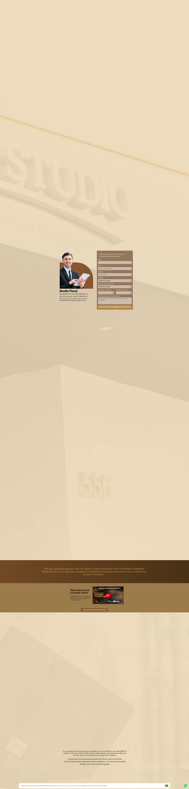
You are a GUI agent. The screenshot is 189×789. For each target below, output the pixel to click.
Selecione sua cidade (122, 290)
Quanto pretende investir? (106, 284)
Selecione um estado (104, 290)
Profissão (101, 278)
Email (99, 265)
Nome (100, 259)
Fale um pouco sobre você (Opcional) (109, 296)
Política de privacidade (68, 785)
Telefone (100, 271)
